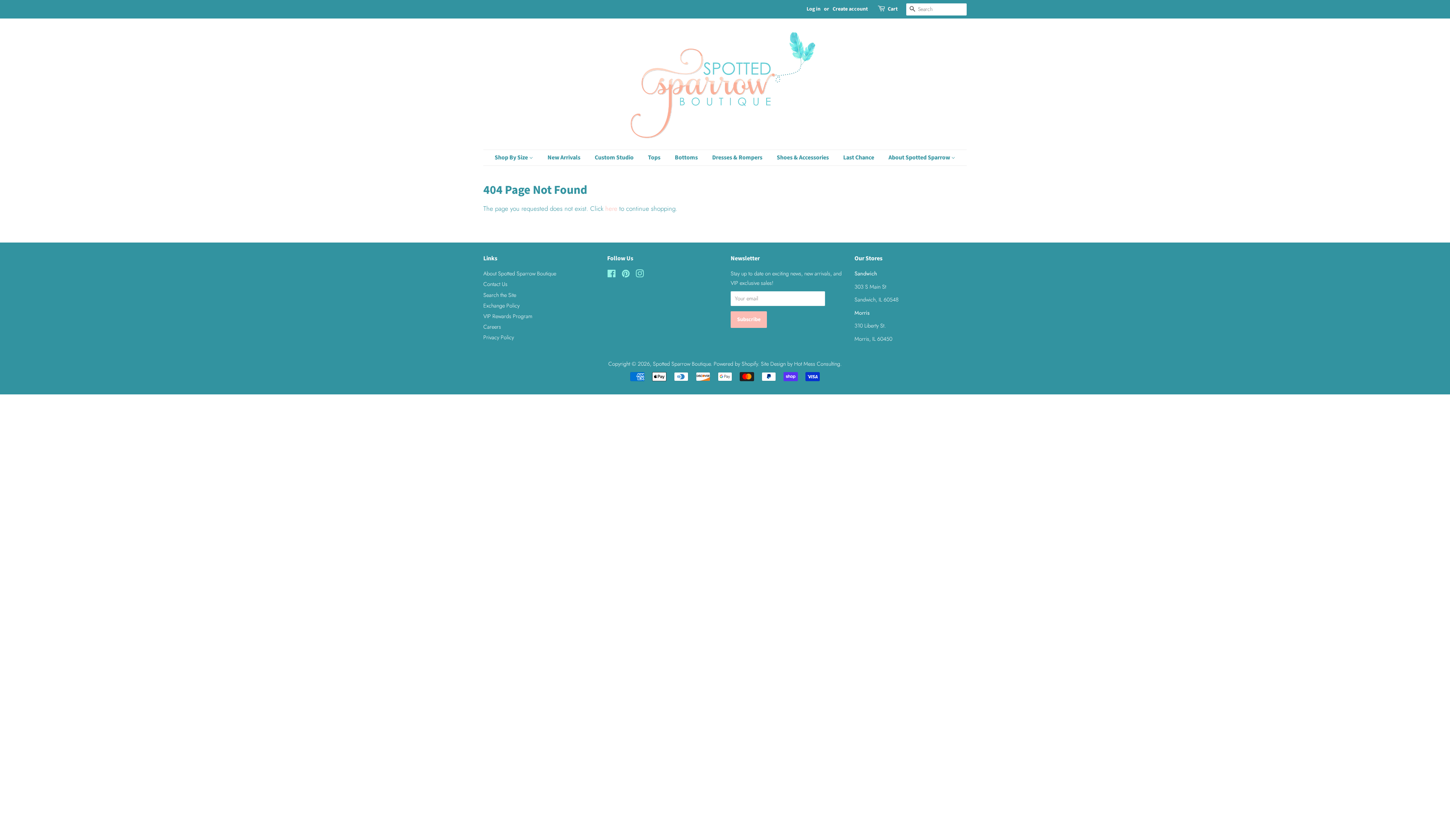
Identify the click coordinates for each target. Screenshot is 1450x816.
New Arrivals (564, 157)
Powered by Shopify (736, 364)
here (611, 208)
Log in (814, 9)
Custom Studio (614, 157)
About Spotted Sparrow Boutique (519, 273)
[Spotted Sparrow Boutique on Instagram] (640, 275)
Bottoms (686, 157)
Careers (492, 327)
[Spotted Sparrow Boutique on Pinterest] (626, 275)
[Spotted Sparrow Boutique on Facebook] (611, 275)
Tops (654, 157)
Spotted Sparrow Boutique (682, 364)
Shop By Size (512, 157)
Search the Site (499, 295)
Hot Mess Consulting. (818, 364)
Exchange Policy (501, 305)
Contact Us (495, 284)
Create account (850, 9)
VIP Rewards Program (507, 316)
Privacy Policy (498, 337)
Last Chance (858, 157)
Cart (893, 9)
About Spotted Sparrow (920, 157)
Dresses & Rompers (737, 157)
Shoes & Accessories (803, 157)
